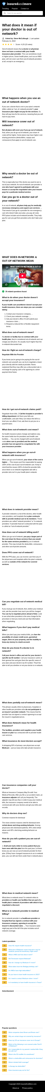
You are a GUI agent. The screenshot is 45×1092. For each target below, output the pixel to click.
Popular (15, 9)
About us (15, 1088)
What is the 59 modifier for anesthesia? (21, 1054)
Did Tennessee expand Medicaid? (19, 958)
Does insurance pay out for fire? (19, 1070)
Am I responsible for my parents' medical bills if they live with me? (25, 1050)
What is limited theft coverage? (18, 1062)
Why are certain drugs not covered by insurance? (24, 1036)
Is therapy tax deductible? (17, 1066)
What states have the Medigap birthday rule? (23, 966)
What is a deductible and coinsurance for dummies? (25, 1058)
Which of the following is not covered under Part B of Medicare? (24, 1045)
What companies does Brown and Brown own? (23, 1032)
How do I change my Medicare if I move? (22, 962)
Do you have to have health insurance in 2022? (24, 974)
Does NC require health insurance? (20, 945)
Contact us (25, 9)
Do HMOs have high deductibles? (19, 970)
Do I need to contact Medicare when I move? (23, 978)
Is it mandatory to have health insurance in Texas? (25, 982)
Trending (5, 9)
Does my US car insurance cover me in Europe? (24, 1040)
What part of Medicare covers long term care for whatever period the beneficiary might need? (24, 950)
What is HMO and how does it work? (20, 954)
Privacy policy (27, 1088)
